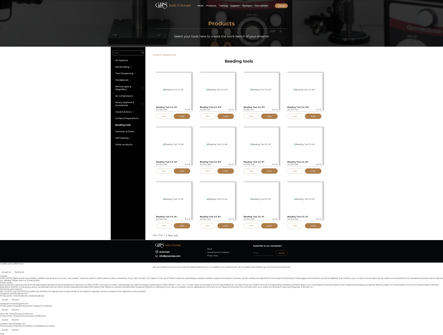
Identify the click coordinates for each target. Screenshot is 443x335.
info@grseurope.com (169, 256)
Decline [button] (15, 300)
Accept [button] (5, 300)
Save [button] (2, 334)
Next (170, 235)
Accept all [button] (6, 272)
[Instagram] (157, 251)
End (176, 235)
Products (157, 55)
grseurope (164, 252)
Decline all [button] (19, 272)
